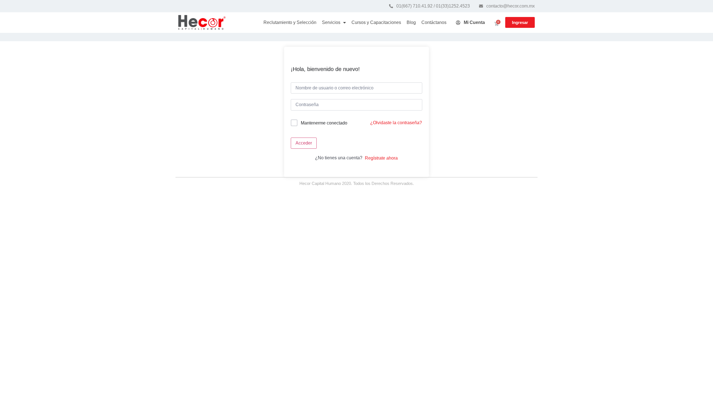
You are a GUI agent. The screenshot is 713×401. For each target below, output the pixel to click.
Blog (411, 22)
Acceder (304, 143)
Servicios (331, 22)
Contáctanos (433, 22)
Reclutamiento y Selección (289, 22)
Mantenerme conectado (324, 123)
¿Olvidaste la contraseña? (396, 122)
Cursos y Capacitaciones (376, 22)
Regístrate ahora (381, 158)
